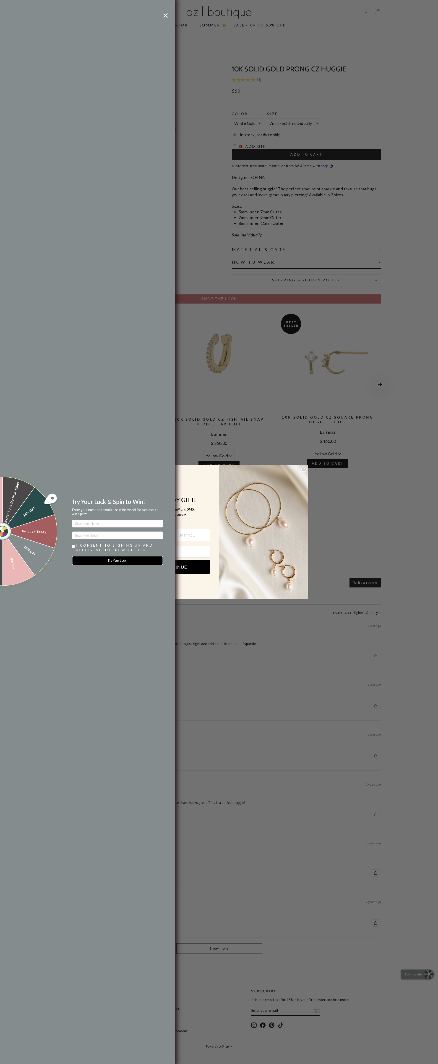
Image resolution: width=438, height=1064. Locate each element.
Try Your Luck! (117, 560)
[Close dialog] (304, 469)
